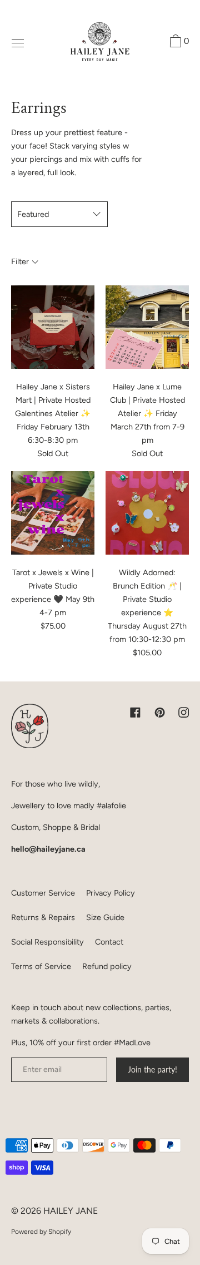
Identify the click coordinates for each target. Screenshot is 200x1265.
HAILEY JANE (70, 1210)
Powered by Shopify (41, 1232)
